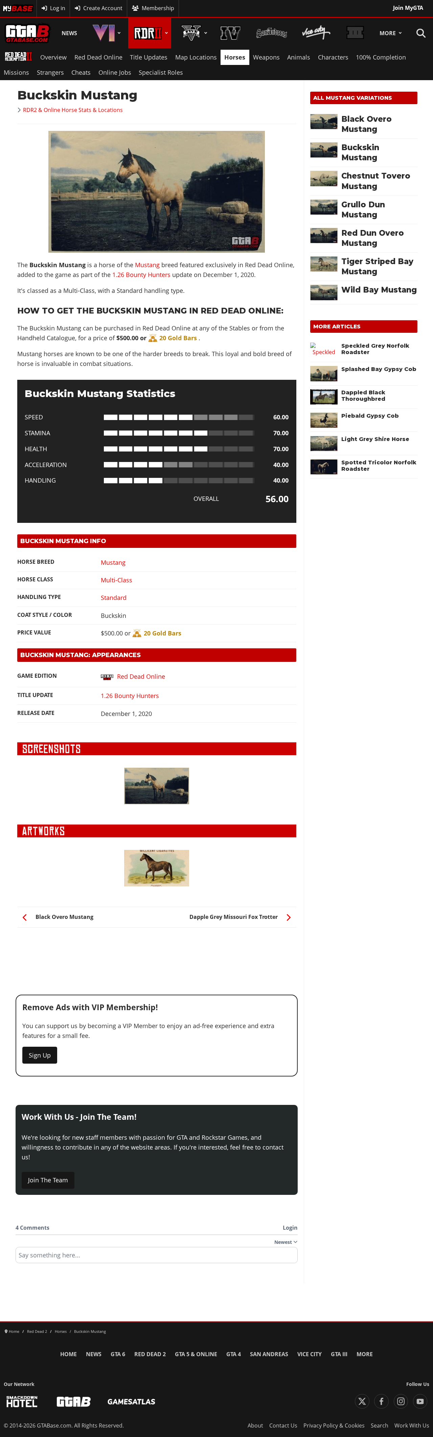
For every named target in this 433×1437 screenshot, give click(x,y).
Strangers (50, 72)
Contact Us (283, 1425)
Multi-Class (116, 580)
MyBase (12, 8)
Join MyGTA (408, 7)
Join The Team (48, 1180)
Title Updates (148, 57)
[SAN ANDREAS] (271, 33)
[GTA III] (355, 33)
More (388, 33)
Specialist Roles (161, 72)
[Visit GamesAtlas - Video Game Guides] (131, 1401)
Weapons (266, 57)
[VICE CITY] (316, 33)
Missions (16, 72)
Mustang (147, 265)
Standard (114, 598)
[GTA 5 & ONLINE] (193, 33)
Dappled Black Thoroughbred (363, 395)
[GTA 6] (105, 33)
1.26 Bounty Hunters (142, 275)
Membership (158, 8)
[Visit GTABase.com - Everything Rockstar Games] (73, 1401)
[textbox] (156, 1257)
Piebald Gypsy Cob (370, 416)
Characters (333, 57)
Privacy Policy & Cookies (334, 1425)
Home (68, 1354)
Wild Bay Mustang (379, 290)
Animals (298, 57)
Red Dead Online (98, 57)
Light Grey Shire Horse (375, 439)
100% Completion (381, 57)
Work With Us (411, 1425)
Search (379, 1425)
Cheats (81, 72)
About (255, 1425)
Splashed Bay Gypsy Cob (378, 369)
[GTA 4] (230, 33)
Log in (57, 8)
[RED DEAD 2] (149, 33)
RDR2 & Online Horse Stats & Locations (73, 110)
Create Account (102, 8)
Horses (234, 57)
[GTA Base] (27, 33)
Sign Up (40, 1055)
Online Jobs (114, 72)
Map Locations (196, 57)
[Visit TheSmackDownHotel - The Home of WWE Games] (22, 1401)
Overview (53, 57)
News (69, 33)
